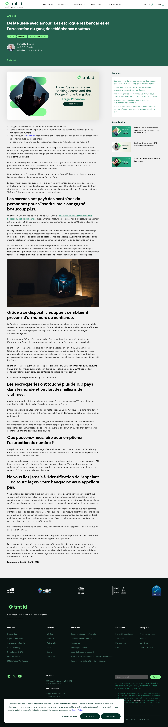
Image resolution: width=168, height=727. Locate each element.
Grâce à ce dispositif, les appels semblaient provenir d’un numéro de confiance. (133, 88)
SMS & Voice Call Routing (17, 661)
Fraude (10, 618)
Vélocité (50, 638)
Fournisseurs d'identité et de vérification (88, 661)
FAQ (117, 647)
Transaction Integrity (16, 643)
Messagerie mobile (79, 647)
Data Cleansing (13, 647)
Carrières (144, 643)
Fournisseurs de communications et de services (92, 656)
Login (159, 4)
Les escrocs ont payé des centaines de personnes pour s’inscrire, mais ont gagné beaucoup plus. (135, 82)
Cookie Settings (143, 719)
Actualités (9, 618)
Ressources (96, 4)
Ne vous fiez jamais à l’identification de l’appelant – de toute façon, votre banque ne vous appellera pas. (136, 109)
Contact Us (146, 4)
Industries (78, 4)
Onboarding (12, 634)
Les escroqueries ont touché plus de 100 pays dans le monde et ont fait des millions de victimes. (135, 94)
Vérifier (50, 634)
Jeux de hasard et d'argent (82, 652)
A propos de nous (147, 634)
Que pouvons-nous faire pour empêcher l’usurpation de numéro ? (131, 101)
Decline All (111, 716)
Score (49, 652)
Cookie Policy (77, 710)
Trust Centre (130, 719)
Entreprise (113, 4)
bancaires (30, 135)
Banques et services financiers (84, 634)
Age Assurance (13, 656)
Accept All (90, 716)
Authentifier (52, 643)
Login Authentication (16, 638)
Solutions (46, 4)
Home (7, 618)
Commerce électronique (81, 638)
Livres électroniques (124, 634)
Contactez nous (146, 647)
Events (143, 638)
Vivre (49, 647)
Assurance (75, 643)
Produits (62, 4)
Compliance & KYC (15, 652)
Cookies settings (69, 716)
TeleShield (51, 656)
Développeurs (121, 643)
